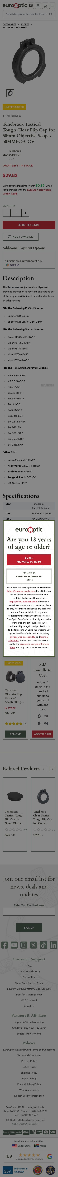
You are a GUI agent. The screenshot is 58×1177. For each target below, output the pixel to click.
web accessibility (26, 636)
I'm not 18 (29, 576)
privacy (13, 636)
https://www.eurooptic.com (21, 591)
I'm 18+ (29, 560)
